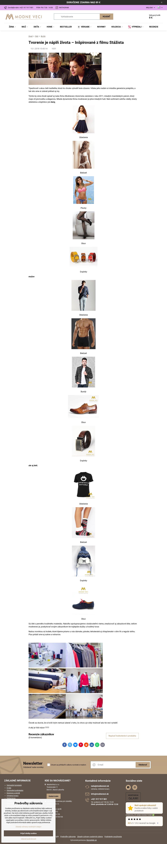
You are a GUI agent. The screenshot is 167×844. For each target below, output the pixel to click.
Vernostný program (14, 785)
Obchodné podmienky (15, 790)
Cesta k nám (53, 796)
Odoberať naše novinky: (33, 767)
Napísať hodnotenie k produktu (122, 736)
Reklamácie (11, 798)
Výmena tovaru (12, 796)
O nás (9, 788)
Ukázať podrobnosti (28, 839)
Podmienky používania (113, 837)
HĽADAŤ (106, 16)
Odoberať (143, 765)
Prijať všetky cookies (28, 833)
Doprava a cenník (13, 793)
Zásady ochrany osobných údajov (90, 837)
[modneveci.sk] (83, 132)
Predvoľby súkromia (68, 837)
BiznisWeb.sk (92, 840)
